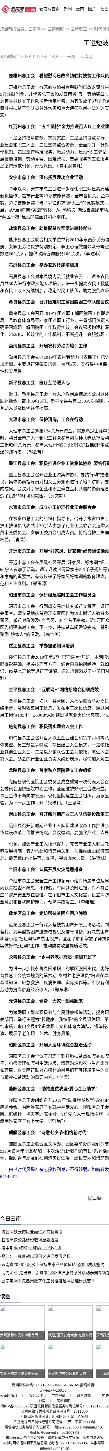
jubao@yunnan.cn (54, 1448)
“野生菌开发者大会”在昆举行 (70, 1335)
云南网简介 (8, 1396)
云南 (80, 8)
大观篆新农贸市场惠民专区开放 (24, 1335)
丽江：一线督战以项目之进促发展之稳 (36, 1256)
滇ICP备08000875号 (17, 1406)
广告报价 (58, 1396)
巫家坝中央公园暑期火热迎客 (70, 1374)
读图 (5, 1297)
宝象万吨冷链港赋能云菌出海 (22, 1374)
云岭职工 (79, 29)
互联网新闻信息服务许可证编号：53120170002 (71, 1406)
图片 (92, 8)
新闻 (68, 8)
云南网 (34, 29)
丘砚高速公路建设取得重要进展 (29, 1240)
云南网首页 (49, 8)
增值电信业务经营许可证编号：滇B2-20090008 (42, 1427)
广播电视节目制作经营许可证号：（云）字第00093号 (54, 1422)
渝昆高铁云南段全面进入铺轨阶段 (31, 1231)
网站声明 (64, 1401)
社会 (104, 8)
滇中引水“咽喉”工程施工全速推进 (31, 1248)
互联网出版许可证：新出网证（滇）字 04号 (54, 1417)
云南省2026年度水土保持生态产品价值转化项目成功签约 (52, 1264)
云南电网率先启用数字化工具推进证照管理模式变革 (48, 1281)
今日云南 (10, 1219)
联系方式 (84, 1396)
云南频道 (56, 29)
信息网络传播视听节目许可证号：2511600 (54, 1411)
